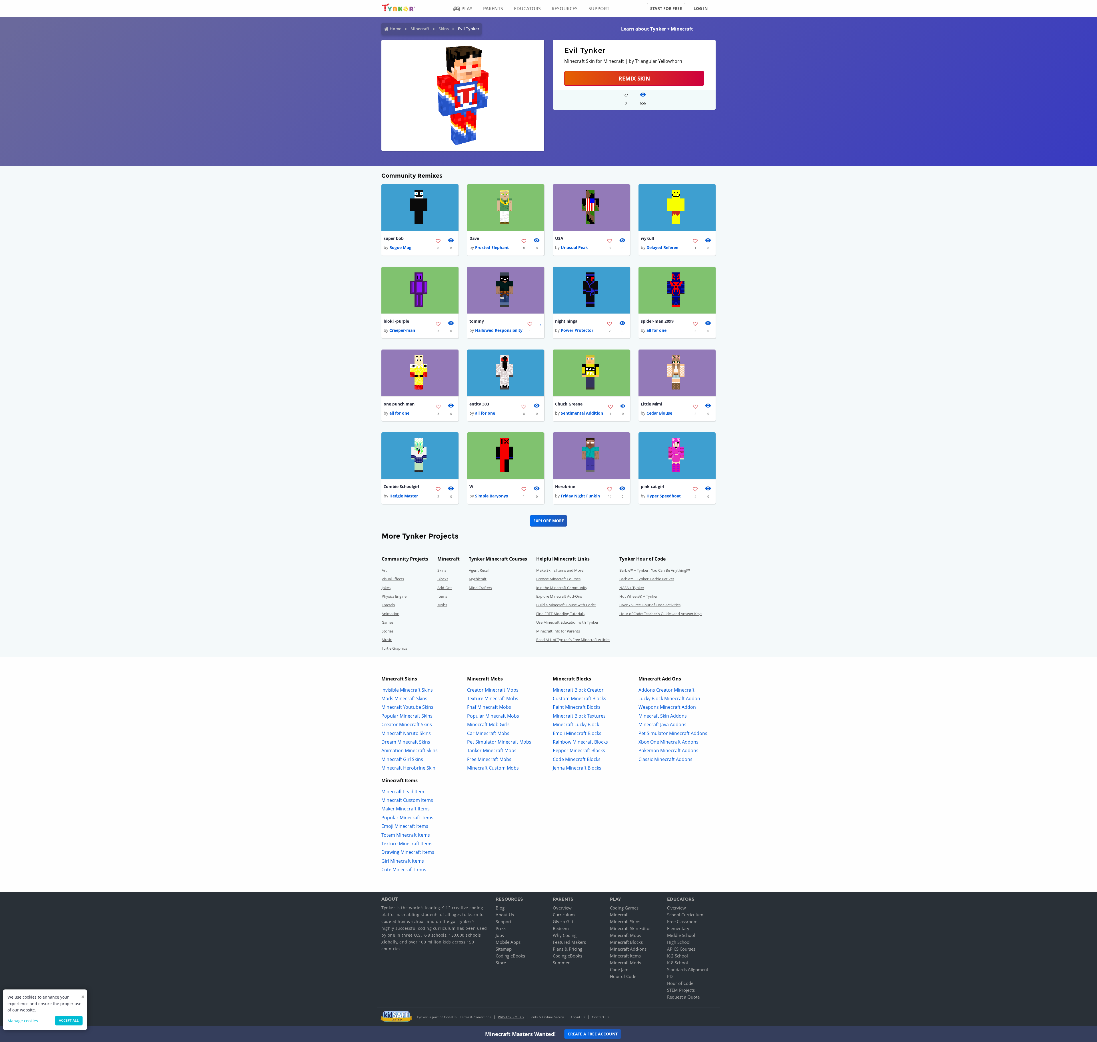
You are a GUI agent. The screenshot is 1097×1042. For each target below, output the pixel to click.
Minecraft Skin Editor (630, 928)
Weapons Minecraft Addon (667, 707)
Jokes (386, 587)
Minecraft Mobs (625, 935)
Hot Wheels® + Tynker (638, 596)
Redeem (561, 928)
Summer (561, 962)
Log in (701, 8)
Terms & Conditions (475, 1017)
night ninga (566, 321)
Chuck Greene (568, 404)
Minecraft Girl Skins (402, 759)
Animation (390, 613)
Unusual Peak (574, 247)
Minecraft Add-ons (628, 949)
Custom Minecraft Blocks (579, 698)
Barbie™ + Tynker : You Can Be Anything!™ (654, 570)
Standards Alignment (687, 969)
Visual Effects (393, 578)
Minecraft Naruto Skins (406, 733)
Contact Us (600, 1017)
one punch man (399, 404)
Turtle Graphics (394, 648)
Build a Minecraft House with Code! (566, 604)
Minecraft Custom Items (407, 800)
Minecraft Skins (625, 921)
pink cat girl (652, 486)
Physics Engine (394, 596)
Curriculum (564, 914)
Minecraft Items (625, 956)
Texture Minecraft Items (407, 843)
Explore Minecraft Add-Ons (559, 596)
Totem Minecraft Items (405, 835)
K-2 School (677, 956)
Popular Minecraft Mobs (493, 716)
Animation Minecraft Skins (409, 750)
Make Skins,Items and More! (560, 570)
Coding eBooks (510, 956)
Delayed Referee (662, 247)
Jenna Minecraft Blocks (577, 768)
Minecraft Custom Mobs (493, 768)
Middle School (681, 935)
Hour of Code (623, 976)
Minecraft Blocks (626, 942)
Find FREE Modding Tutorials (560, 613)
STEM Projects (681, 990)
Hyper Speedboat (663, 496)
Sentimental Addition (582, 413)
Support (503, 921)
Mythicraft (478, 578)
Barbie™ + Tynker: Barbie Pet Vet (646, 578)
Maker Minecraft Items (405, 809)
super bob (394, 238)
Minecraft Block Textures (579, 716)
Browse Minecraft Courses (558, 578)
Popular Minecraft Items (407, 817)
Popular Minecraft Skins (407, 716)
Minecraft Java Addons (662, 724)
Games (387, 622)
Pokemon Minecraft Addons (668, 750)
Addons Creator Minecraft (666, 690)
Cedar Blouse (659, 413)
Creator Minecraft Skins (406, 724)
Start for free (666, 8)
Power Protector (577, 330)
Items (442, 596)
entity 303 (479, 404)
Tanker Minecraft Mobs (492, 750)
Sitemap (504, 949)
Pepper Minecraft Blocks (579, 750)
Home (395, 28)
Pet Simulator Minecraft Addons (672, 733)
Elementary (678, 928)
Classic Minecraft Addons (665, 759)
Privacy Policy (511, 1017)
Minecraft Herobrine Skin (408, 768)
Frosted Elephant (492, 247)
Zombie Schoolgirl (401, 486)
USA (559, 238)
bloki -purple (396, 321)
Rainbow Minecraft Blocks (580, 742)
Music (387, 639)
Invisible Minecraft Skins (407, 690)
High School (678, 942)
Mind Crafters (480, 587)
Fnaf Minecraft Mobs (489, 707)
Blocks (442, 578)
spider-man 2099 (657, 321)
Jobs (500, 935)
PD (670, 976)
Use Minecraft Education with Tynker (567, 622)
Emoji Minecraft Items (404, 826)
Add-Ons (444, 587)
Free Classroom (682, 921)
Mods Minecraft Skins (404, 698)
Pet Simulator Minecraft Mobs (499, 742)
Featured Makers (569, 942)
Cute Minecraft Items (403, 869)
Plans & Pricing (567, 949)
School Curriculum (685, 914)
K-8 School (677, 962)
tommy (476, 321)
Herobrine (565, 486)
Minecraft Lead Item (402, 791)
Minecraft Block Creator (578, 690)
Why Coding (564, 935)
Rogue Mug (400, 247)
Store (501, 962)
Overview (562, 908)
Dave (474, 238)
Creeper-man (402, 330)
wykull (647, 238)
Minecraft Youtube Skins (407, 707)
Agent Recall (479, 570)
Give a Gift (563, 921)
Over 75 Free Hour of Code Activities (649, 604)
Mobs (442, 604)
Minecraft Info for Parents (558, 631)
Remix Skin (634, 78)
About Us (505, 914)
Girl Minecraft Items (402, 861)
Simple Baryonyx (491, 496)
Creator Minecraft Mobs (493, 690)
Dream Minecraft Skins (405, 742)
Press (501, 928)
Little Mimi (651, 404)
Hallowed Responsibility (499, 330)
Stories (387, 631)
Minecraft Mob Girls (488, 724)
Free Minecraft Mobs (489, 759)
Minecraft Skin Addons (662, 716)
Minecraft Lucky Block (576, 724)
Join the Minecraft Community (561, 587)
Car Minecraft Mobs (488, 733)
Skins (444, 28)
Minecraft (420, 28)
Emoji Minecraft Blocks (577, 733)
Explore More (548, 520)
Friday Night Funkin (580, 496)
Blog (500, 908)
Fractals (388, 604)
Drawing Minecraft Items (407, 852)
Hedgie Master (403, 496)
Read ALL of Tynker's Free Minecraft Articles (573, 639)
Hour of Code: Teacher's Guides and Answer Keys (660, 613)
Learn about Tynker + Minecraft (657, 29)
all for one (656, 330)
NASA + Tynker (631, 587)
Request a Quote (683, 997)
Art (384, 570)
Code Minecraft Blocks (576, 759)
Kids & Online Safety (547, 1017)
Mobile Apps (508, 942)
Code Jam (619, 969)
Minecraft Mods (625, 962)
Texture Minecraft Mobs (492, 698)
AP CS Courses (681, 949)
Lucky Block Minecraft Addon (669, 698)
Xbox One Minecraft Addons (668, 742)
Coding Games (624, 908)
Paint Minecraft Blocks (576, 707)
